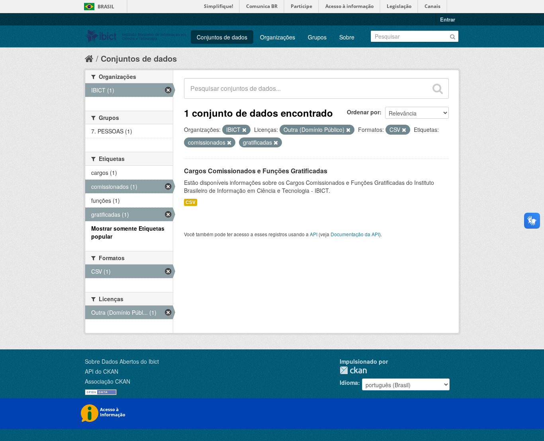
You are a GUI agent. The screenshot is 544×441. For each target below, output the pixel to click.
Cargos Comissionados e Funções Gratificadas (255, 170)
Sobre (346, 37)
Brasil (106, 6)
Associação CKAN (107, 381)
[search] (437, 88)
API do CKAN (101, 371)
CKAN (353, 370)
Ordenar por (363, 112)
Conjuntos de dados (222, 37)
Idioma (349, 382)
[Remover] (244, 130)
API (313, 234)
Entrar (447, 19)
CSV (191, 202)
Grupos (317, 37)
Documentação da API (355, 234)
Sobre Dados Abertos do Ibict (122, 361)
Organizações (277, 37)
